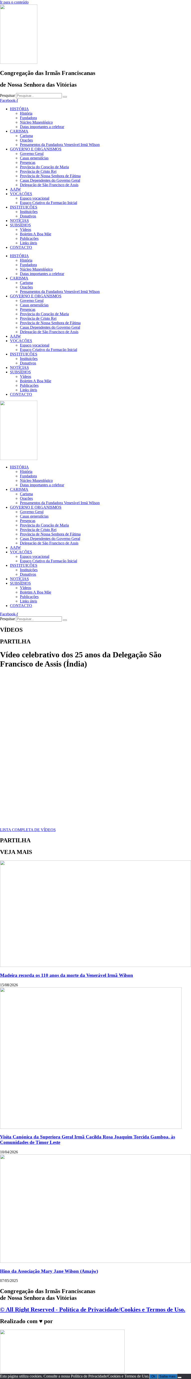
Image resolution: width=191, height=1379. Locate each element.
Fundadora (28, 118)
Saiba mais (167, 1376)
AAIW (15, 189)
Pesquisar (7, 95)
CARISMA (19, 131)
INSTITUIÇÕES (23, 207)
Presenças (27, 162)
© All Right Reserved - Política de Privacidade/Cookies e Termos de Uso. (92, 1309)
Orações (26, 140)
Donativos (28, 216)
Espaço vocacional (34, 198)
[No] (180, 1377)
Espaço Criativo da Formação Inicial (48, 203)
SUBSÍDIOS (20, 225)
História (26, 113)
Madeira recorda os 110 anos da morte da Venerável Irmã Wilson (66, 975)
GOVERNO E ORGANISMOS (35, 149)
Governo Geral (32, 153)
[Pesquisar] (65, 97)
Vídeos (25, 229)
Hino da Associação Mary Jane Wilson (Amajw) (49, 1271)
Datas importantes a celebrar (42, 127)
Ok (153, 1376)
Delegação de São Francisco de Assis (49, 185)
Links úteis (28, 243)
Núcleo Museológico (36, 122)
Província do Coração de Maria (44, 167)
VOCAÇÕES (21, 194)
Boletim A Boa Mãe (35, 234)
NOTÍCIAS (19, 220)
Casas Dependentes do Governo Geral (50, 180)
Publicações (29, 238)
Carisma (26, 136)
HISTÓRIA (19, 109)
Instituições (29, 212)
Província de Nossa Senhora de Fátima (50, 176)
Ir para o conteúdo (14, 2)
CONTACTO (21, 247)
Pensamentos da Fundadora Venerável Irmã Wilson (60, 144)
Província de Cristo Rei (38, 171)
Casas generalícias (34, 158)
